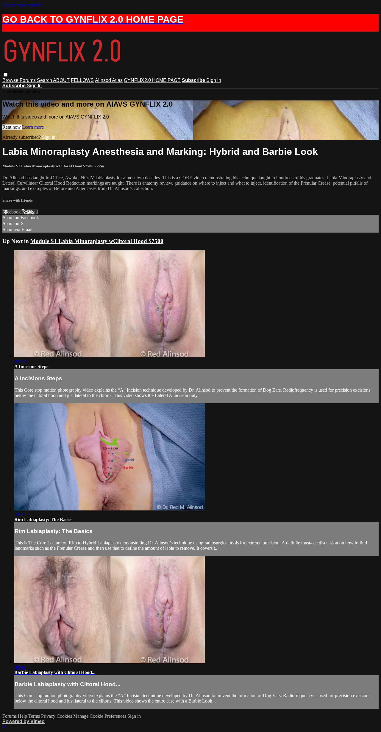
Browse (11, 80)
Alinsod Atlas (109, 80)
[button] (5, 75)
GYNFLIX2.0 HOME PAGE (152, 80)
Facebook (12, 211)
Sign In (34, 85)
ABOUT (61, 80)
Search (45, 80)
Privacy (49, 716)
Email (32, 211)
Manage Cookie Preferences (100, 716)
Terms (34, 716)
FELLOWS (82, 80)
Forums (28, 80)
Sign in (213, 80)
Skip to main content (21, 4)
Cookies (65, 716)
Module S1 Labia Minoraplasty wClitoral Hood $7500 (48, 166)
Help (23, 716)
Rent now (12, 127)
